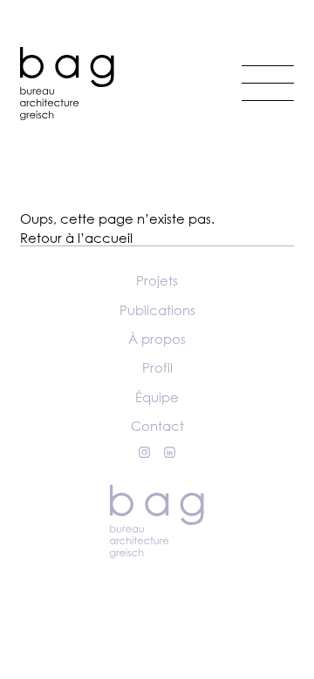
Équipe (157, 397)
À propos (157, 338)
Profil (157, 367)
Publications (157, 310)
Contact (157, 426)
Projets (157, 280)
